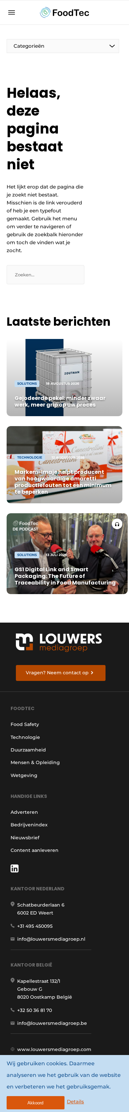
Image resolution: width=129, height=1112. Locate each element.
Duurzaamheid (28, 750)
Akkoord (35, 1102)
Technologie (25, 737)
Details (75, 1101)
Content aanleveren (35, 850)
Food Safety (25, 724)
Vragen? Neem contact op (57, 673)
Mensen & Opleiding (35, 762)
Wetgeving (24, 775)
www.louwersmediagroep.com (54, 1049)
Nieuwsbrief (25, 838)
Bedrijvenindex (29, 825)
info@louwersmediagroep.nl (51, 939)
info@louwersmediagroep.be (52, 1023)
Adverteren (24, 812)
